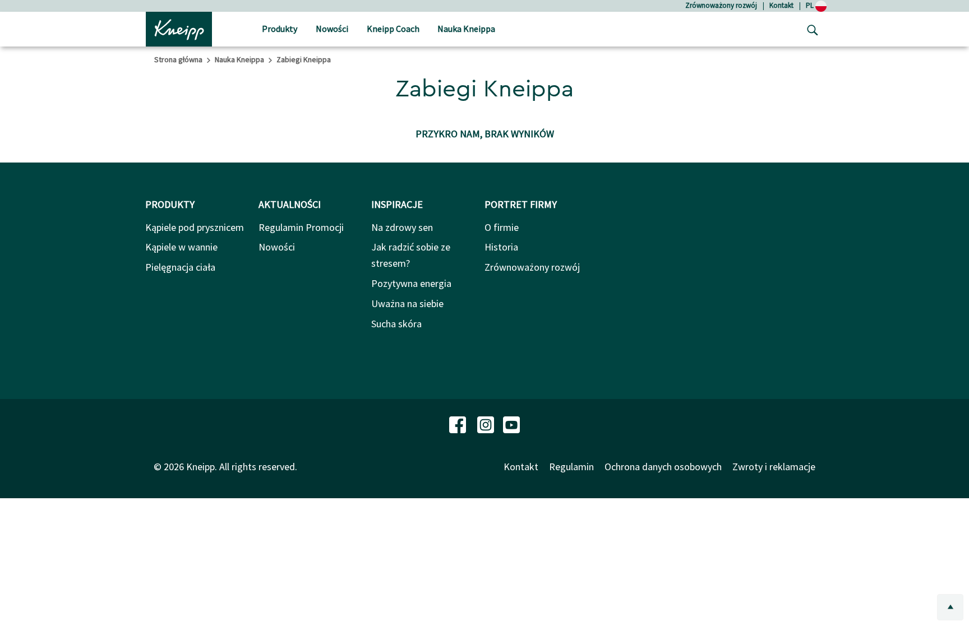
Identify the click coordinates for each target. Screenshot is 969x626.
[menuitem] (279, 29)
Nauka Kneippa (239, 59)
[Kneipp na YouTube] (511, 423)
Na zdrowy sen (402, 227)
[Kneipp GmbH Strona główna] (179, 28)
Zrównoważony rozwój (721, 5)
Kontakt (781, 5)
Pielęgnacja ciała (180, 267)
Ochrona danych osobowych (663, 466)
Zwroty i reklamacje (773, 466)
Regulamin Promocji (301, 227)
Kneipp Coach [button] (393, 28)
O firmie (501, 227)
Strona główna (178, 59)
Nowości (277, 246)
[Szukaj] (810, 29)
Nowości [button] (332, 28)
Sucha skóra (396, 323)
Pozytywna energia (411, 283)
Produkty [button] (279, 28)
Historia (501, 246)
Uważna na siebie (407, 303)
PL (810, 5)
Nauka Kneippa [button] (466, 28)
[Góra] (950, 607)
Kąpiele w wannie (181, 246)
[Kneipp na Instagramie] (486, 423)
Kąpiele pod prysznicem (194, 227)
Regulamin (571, 466)
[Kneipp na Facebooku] (458, 423)
